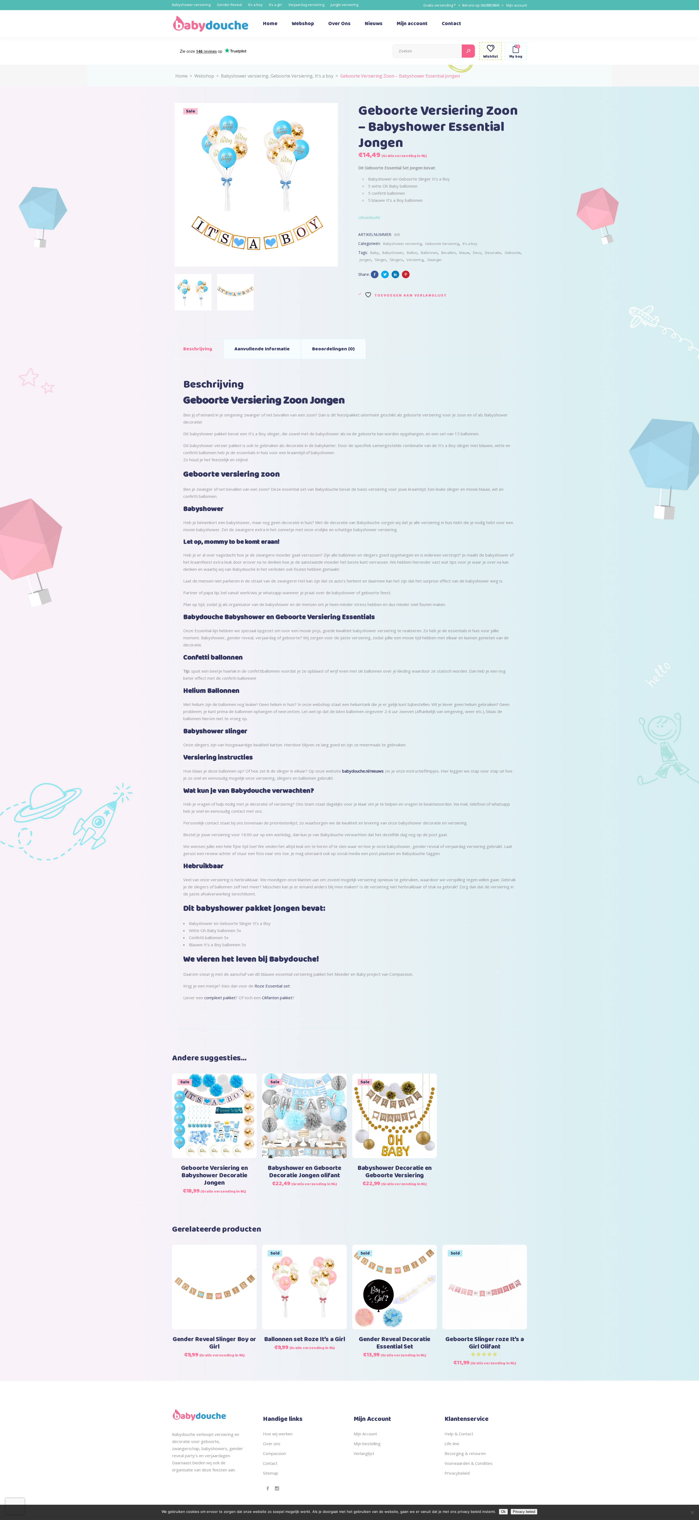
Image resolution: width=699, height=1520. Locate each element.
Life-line (452, 1443)
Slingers (396, 259)
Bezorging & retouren (465, 1453)
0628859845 (490, 5)
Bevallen (448, 252)
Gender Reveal (229, 4)
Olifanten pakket (277, 997)
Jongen (365, 259)
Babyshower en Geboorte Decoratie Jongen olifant (304, 1172)
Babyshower (392, 252)
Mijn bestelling (367, 1443)
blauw (464, 252)
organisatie (182, 1469)
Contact (270, 1463)
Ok (503, 1512)
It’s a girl (275, 4)
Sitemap (270, 1473)
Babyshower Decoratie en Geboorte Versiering (394, 1172)
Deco (477, 252)
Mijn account (516, 5)
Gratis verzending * (439, 5)
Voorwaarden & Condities (469, 1463)
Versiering (415, 259)
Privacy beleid (524, 1512)
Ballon (412, 252)
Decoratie (493, 252)
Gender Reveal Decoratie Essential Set (394, 1343)
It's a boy (324, 76)
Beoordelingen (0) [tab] (333, 349)
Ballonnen (429, 252)
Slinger (380, 259)
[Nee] (692, 1512)
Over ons (271, 1443)
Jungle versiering (344, 4)
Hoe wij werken (277, 1433)
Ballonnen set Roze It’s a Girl (304, 1339)
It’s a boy (255, 4)
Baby (374, 252)
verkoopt (205, 1434)
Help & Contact (459, 1433)
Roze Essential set (272, 986)
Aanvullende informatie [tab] (262, 349)
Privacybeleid (457, 1473)
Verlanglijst (364, 1453)
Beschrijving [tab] (197, 349)
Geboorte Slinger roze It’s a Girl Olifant (484, 1343)
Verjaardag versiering (306, 4)
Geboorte (513, 252)
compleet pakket (220, 997)
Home (181, 76)
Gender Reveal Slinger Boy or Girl (214, 1343)
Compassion (274, 1453)
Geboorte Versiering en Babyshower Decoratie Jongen (214, 1175)
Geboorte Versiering (292, 76)
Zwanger (434, 259)
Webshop (204, 76)
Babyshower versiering (191, 4)
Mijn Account (365, 1433)
